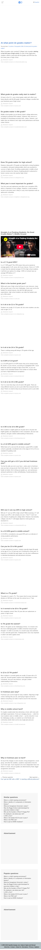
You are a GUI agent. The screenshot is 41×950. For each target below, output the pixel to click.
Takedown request (7, 59)
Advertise (7, 947)
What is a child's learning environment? (15, 800)
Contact (13, 947)
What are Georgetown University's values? (16, 806)
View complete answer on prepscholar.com (12, 277)
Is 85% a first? (8, 816)
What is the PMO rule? (10, 820)
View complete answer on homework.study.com (13, 602)
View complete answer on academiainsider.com (14, 127)
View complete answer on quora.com (11, 105)
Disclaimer (25, 947)
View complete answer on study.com (10, 773)
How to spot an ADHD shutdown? (13, 821)
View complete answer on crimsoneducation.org (14, 62)
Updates (36, 947)
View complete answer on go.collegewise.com (13, 703)
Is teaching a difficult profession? (29, 779)
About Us (18, 947)
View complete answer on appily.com (11, 540)
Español (37, 2)
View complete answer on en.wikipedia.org (12, 314)
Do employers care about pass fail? (14, 814)
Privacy (31, 947)
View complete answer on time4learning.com (13, 438)
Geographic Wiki (19, 46)
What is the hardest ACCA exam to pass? (16, 818)
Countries (11, 46)
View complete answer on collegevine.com (12, 177)
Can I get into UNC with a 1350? (10, 779)
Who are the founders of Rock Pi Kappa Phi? (17, 812)
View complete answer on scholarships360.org (13, 525)
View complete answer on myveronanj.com (12, 639)
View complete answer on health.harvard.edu (13, 724)
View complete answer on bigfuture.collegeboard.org (15, 197)
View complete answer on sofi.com (10, 298)
